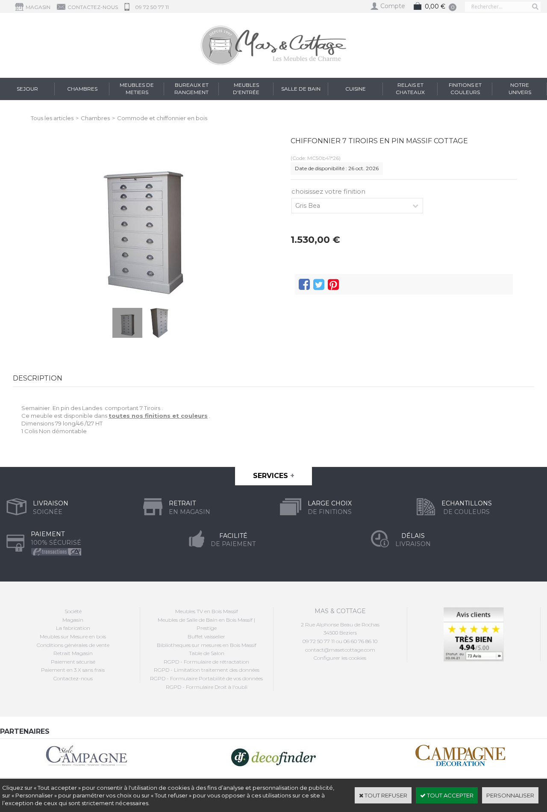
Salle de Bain (301, 89)
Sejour (27, 89)
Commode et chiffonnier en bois (162, 118)
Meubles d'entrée (246, 88)
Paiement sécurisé (73, 661)
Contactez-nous (73, 678)
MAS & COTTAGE (340, 611)
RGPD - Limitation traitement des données (206, 670)
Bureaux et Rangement (191, 88)
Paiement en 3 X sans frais (73, 670)
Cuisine (355, 89)
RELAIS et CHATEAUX (410, 88)
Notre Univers (520, 88)
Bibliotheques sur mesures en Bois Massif (206, 645)
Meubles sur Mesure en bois (73, 636)
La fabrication (73, 628)
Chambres (82, 89)
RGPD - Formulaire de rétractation (206, 661)
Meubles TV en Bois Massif (206, 611)
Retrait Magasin (73, 653)
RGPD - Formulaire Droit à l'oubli (206, 687)
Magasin (72, 620)
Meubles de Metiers (137, 88)
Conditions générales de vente (73, 645)
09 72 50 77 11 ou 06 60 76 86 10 (340, 641)
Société (73, 611)
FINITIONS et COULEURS (465, 88)
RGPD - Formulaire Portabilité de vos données (206, 678)
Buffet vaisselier (206, 636)
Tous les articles (52, 118)
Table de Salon (206, 653)
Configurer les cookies (340, 658)
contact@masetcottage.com (340, 650)
